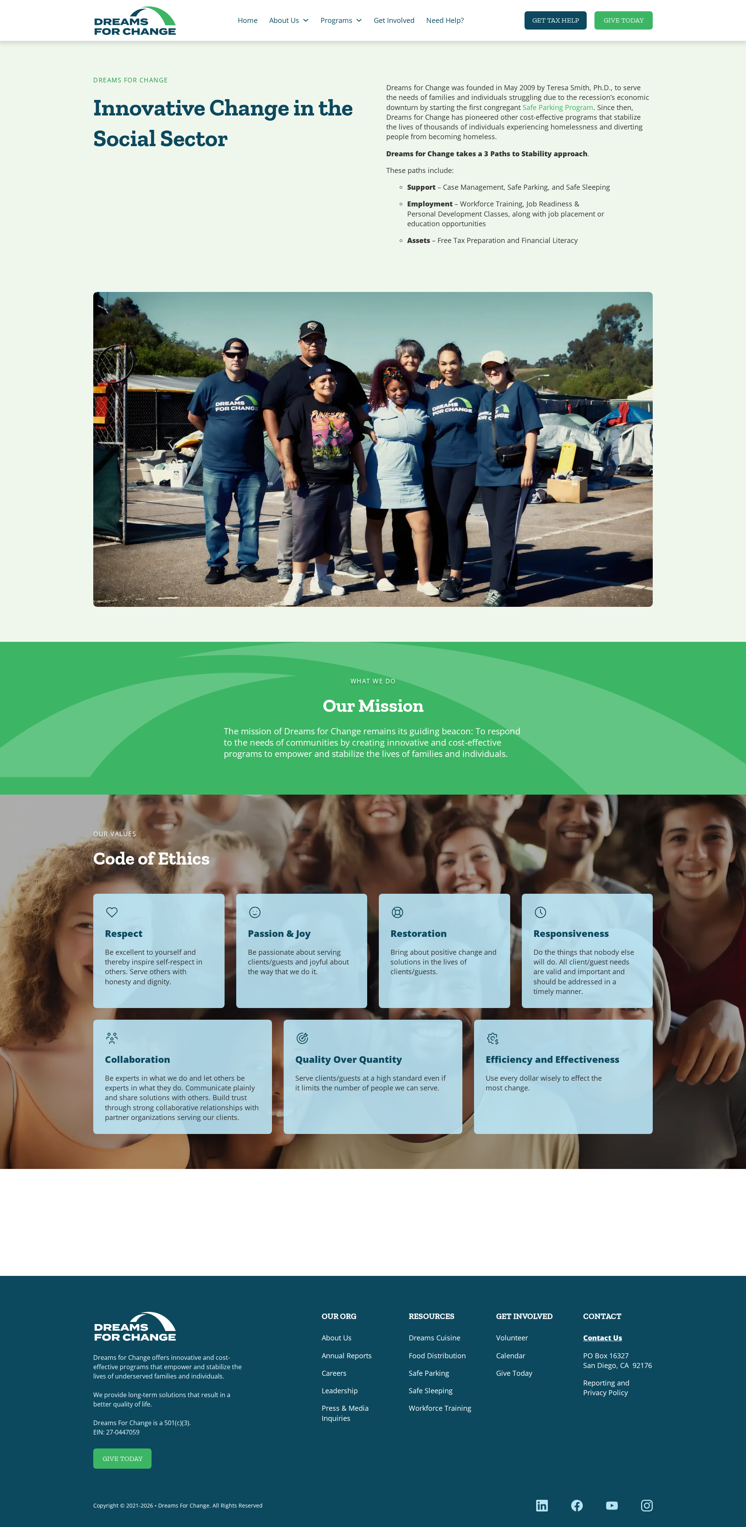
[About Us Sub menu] (306, 20)
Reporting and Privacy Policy (606, 1387)
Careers (334, 1373)
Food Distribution (437, 1355)
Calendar (510, 1355)
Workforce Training (440, 1408)
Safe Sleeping (431, 1390)
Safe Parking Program (558, 107)
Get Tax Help (555, 20)
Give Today (624, 20)
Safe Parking (429, 1373)
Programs (336, 20)
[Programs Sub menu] (359, 20)
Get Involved (394, 20)
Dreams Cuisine (434, 1337)
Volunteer (512, 1337)
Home (248, 20)
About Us (284, 20)
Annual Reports (347, 1355)
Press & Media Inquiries (345, 1412)
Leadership (340, 1390)
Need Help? (445, 20)
